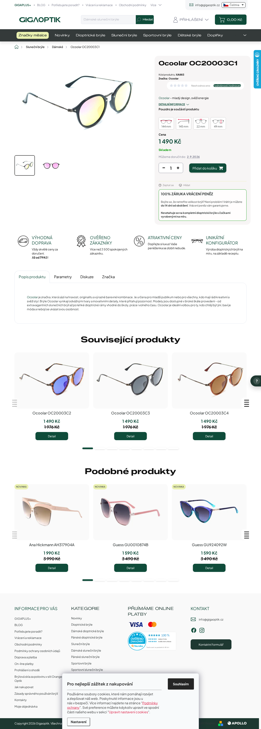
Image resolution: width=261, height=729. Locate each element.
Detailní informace (172, 104)
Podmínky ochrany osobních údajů (37, 651)
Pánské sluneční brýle (85, 657)
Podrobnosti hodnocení (227, 85)
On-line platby (24, 663)
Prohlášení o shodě (27, 670)
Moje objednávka (26, 706)
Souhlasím (181, 684)
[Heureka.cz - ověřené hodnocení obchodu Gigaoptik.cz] (152, 641)
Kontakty (20, 700)
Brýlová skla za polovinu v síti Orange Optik (38, 678)
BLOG (41, 5)
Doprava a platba (25, 657)
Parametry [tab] (63, 276)
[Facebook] (194, 629)
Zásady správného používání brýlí (36, 693)
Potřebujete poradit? (66, 5)
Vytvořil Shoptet (204, 723)
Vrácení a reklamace (99, 5)
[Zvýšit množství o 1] (178, 169)
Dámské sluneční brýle (86, 650)
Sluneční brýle (80, 644)
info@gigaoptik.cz (211, 619)
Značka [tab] (108, 276)
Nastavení (78, 722)
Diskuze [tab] (87, 276)
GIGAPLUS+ (22, 5)
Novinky (76, 618)
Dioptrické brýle (82, 624)
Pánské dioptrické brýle (87, 637)
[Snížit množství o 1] (164, 169)
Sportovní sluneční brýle (87, 669)
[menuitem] (33, 35)
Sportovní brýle (81, 663)
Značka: (168, 78)
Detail (52, 436)
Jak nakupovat (23, 687)
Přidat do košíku (204, 168)
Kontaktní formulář (211, 644)
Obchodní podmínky (132, 5)
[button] (88, 448)
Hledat (148, 19)
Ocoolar (164, 98)
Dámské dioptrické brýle (87, 631)
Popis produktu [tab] (32, 276)
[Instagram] (202, 629)
